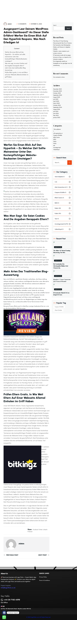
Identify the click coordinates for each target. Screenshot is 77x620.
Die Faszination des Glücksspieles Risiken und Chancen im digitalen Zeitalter (61, 47)
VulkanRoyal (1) (59, 229)
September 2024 (57, 107)
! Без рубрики (57, 129)
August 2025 (56, 97)
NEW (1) (57, 203)
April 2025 (56, 101)
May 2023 (56, 115)
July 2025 (55, 99)
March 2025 (56, 103)
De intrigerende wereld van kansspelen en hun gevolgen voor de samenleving (62, 63)
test (54, 145)
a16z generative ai (57, 133)
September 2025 (57, 95)
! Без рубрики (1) (60, 176)
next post (42, 555)
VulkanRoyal (56, 149)
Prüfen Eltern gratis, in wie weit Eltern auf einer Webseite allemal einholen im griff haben (16, 74)
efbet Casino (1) (59, 198)
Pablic (54, 141)
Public (54, 143)
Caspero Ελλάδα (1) (60, 192)
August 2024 (56, 109)
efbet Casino (56, 137)
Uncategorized (57, 147)
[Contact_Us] (4, 613)
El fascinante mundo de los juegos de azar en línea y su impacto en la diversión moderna (62, 57)
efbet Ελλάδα (58, 310)
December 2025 (57, 89)
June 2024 (56, 113)
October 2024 (57, 105)
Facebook (35, 529)
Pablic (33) (58, 208)
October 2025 (57, 93)
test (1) (57, 219)
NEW (54, 139)
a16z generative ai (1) (61, 187)
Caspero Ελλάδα (57, 135)
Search (54, 25)
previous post (12, 555)
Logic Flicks (22, 5)
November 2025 (57, 91)
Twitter (40, 529)
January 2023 (56, 117)
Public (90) (58, 213)
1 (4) (56, 182)
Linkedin (45, 529)
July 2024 (55, 111)
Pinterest (30, 531)
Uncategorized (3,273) (61, 224)
